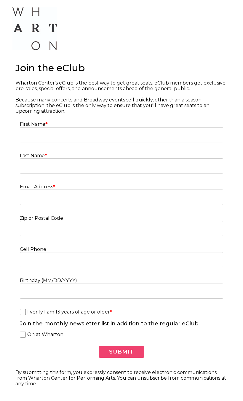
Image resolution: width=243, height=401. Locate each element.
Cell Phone (33, 249)
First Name (34, 124)
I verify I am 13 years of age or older (69, 312)
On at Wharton (45, 334)
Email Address (37, 187)
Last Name (33, 155)
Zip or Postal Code (41, 218)
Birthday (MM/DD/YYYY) (48, 280)
